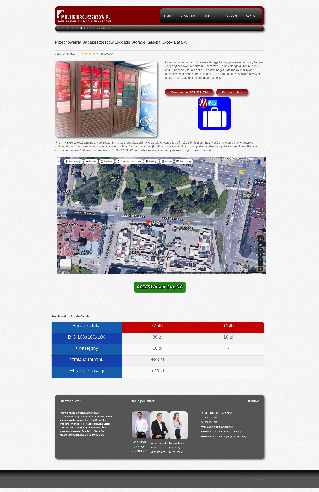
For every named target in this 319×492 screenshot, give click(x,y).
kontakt (252, 15)
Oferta (209, 15)
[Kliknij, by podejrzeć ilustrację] (106, 99)
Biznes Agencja (256, 479)
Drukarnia (188, 15)
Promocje (230, 15)
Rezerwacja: (189, 92)
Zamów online (232, 92)
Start (73, 28)
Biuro (168, 15)
